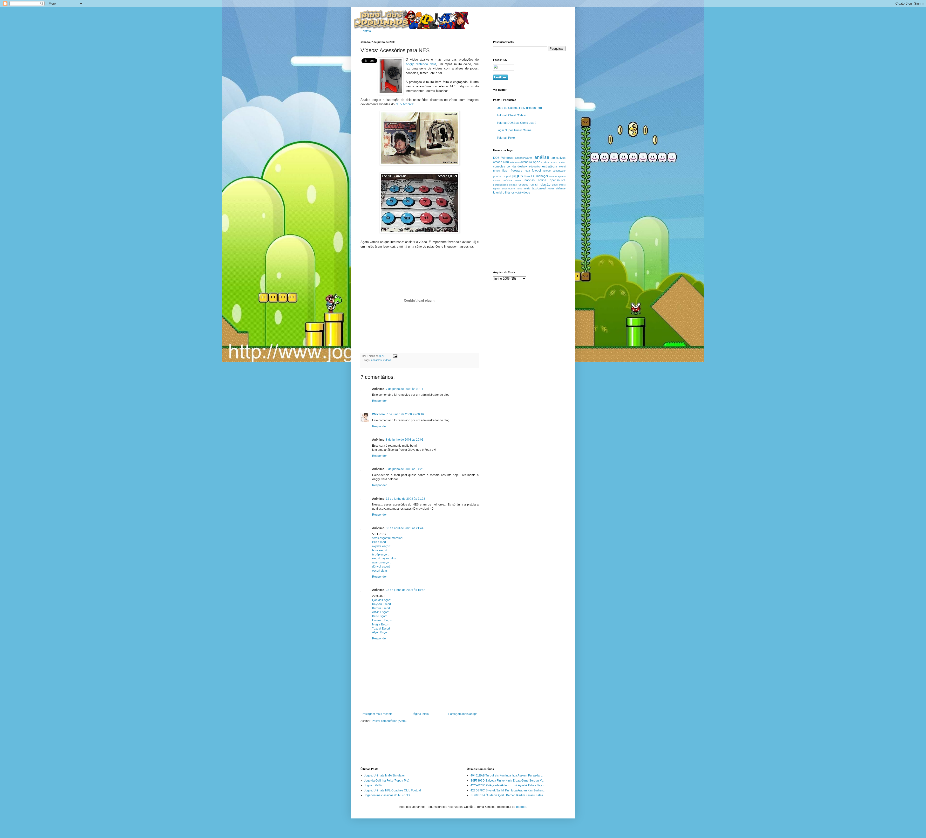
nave (518, 180)
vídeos (387, 360)
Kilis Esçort (379, 616)
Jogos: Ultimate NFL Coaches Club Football (393, 790)
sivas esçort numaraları (387, 538)
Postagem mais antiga (462, 714)
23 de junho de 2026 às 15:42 (405, 590)
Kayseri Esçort (381, 604)
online (542, 180)
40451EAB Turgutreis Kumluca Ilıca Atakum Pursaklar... (506, 775)
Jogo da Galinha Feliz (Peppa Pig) (519, 108)
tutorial (497, 192)
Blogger (521, 807)
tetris (527, 188)
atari (506, 162)
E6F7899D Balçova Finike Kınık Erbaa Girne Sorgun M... (507, 780)
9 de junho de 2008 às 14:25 (404, 469)
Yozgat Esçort (381, 628)
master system (557, 176)
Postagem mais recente (377, 714)
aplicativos (558, 157)
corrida (511, 166)
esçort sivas (380, 570)
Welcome (378, 414)
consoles (376, 360)
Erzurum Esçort (382, 620)
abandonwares (523, 157)
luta (533, 176)
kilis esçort (379, 542)
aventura (526, 162)
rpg (532, 184)
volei (518, 192)
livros (527, 176)
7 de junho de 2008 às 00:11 (404, 389)
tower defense (556, 188)
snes (555, 184)
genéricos (499, 176)
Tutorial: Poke (506, 137)
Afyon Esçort (380, 632)
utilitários (509, 192)
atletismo (515, 162)
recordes (523, 184)
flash (505, 170)
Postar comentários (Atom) (389, 721)
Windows (507, 157)
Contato (366, 31)
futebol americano (554, 170)
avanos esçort (381, 562)
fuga (527, 170)
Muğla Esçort (380, 624)
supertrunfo (508, 188)
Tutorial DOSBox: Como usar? (516, 123)
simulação (543, 184)
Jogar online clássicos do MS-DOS (387, 795)
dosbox (522, 166)
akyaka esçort (381, 546)
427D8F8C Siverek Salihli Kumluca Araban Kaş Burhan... (507, 790)
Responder (379, 400)
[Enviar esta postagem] (394, 355)
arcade (497, 162)
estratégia (549, 166)
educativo (534, 166)
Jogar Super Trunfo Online (514, 130)
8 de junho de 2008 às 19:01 (404, 439)
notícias (529, 180)
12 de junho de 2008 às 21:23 (405, 498)
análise (541, 157)
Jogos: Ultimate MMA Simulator (384, 775)
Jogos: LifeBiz (373, 785)
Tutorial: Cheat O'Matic (511, 115)
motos (496, 180)
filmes (496, 170)
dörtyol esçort (381, 566)
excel (562, 166)
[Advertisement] (523, 232)
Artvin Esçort (380, 612)
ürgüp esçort (380, 554)
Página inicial (420, 714)
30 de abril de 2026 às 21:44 (404, 528)
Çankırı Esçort (381, 600)
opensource (557, 180)
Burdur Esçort (381, 608)
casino (553, 162)
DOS (496, 157)
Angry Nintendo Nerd (421, 64)
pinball (513, 184)
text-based (539, 188)
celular (561, 162)
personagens (500, 184)
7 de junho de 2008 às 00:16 (405, 414)
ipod (508, 176)
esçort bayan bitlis (384, 558)
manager (542, 176)
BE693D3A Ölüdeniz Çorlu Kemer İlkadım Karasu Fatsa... (507, 795)
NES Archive (404, 104)
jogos (517, 175)
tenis (519, 188)
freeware (516, 170)
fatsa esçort (379, 550)
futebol (536, 170)
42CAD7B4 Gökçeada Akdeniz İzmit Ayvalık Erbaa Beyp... (508, 785)
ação (536, 162)
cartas (545, 162)
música (508, 180)
